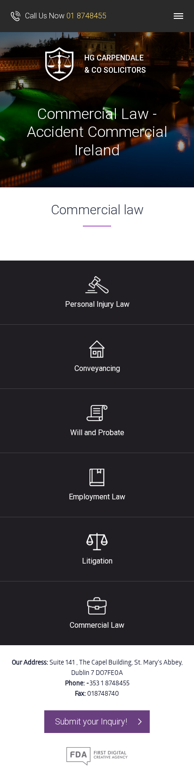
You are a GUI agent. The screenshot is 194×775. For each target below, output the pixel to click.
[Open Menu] (178, 16)
